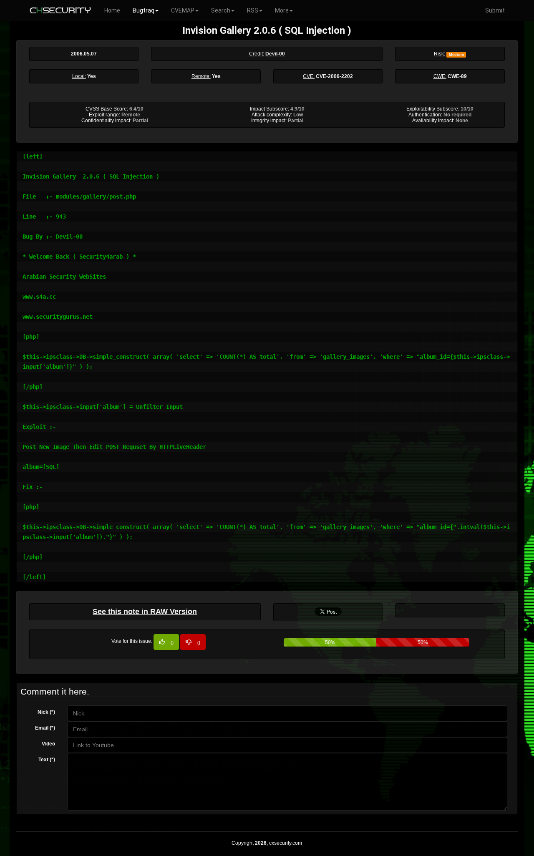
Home (112, 10)
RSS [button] (252, 10)
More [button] (282, 10)
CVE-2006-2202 (334, 76)
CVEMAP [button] (182, 10)
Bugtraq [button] (143, 10)
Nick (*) (46, 712)
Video (48, 744)
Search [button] (220, 10)
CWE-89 (457, 76)
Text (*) (46, 760)
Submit (495, 10)
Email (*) (45, 728)
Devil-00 (275, 54)
